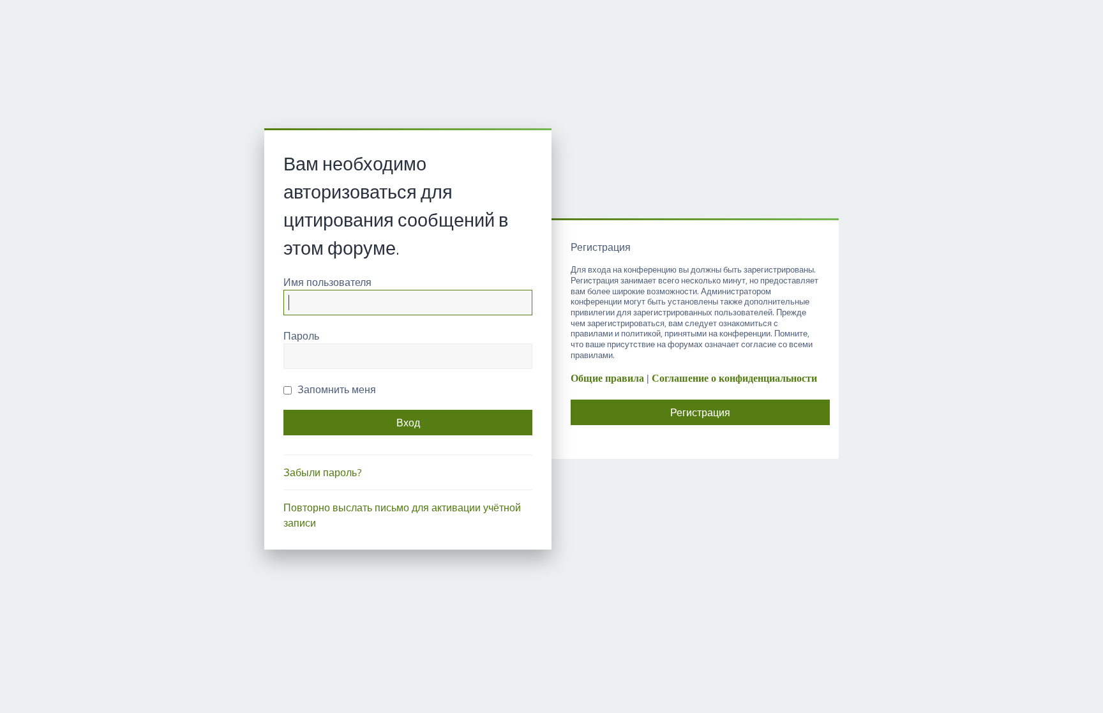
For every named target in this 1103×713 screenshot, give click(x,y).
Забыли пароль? (322, 472)
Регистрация (700, 412)
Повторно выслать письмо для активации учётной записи (402, 515)
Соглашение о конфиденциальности (734, 378)
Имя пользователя (327, 282)
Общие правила (607, 378)
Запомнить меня (335, 389)
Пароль (301, 335)
